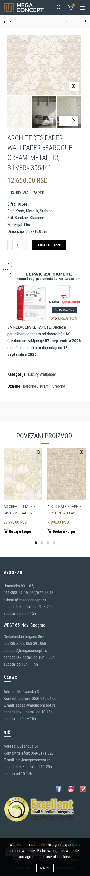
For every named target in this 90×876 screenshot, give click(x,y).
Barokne (29, 386)
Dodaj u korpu (49, 245)
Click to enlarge (74, 86)
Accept (45, 868)
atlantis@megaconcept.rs (25, 599)
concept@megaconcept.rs (25, 650)
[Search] (59, 7)
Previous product (70, 21)
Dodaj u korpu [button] (20, 531)
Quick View (38, 452)
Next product (82, 21)
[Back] (7, 21)
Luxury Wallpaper (42, 374)
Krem (44, 386)
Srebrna (58, 386)
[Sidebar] (6, 269)
